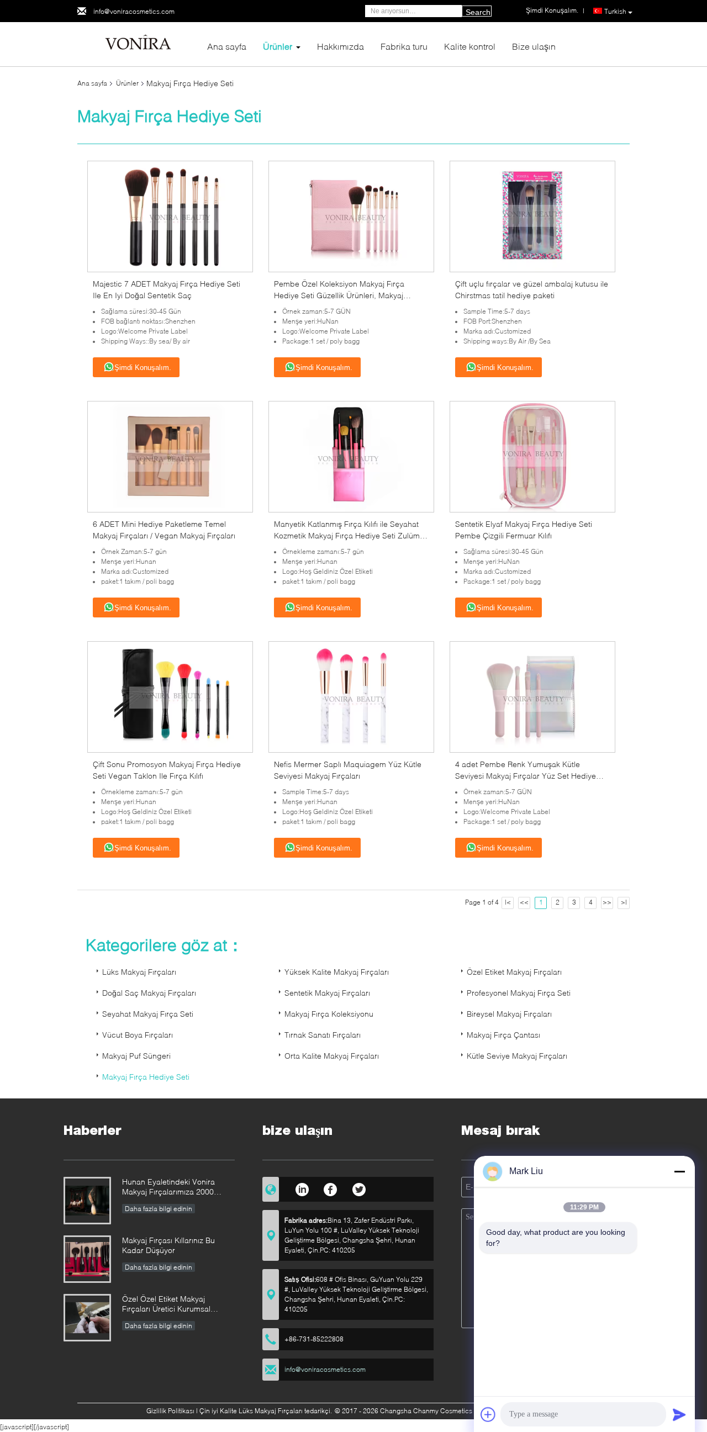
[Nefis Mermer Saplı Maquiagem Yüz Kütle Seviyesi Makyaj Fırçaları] (351, 696)
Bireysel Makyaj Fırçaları (509, 1013)
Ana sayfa (226, 46)
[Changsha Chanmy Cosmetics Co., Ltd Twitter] (359, 1188)
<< (524, 902)
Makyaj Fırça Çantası (503, 1034)
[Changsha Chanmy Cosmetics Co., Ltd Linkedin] (302, 1188)
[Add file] (488, 1414)
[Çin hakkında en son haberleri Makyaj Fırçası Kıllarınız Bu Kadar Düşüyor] (87, 1259)
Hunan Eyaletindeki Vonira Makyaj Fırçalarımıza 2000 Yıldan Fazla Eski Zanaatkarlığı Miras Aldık (175, 1187)
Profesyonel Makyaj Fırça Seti (519, 992)
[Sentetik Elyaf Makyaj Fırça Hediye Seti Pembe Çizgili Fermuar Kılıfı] (532, 456)
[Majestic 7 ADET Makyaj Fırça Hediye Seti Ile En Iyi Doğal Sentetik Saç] (170, 216)
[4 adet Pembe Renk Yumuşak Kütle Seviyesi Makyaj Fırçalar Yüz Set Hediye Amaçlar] (532, 696)
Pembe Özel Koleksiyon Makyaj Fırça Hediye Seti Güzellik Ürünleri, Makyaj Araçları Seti (339, 295)
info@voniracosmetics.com (134, 11)
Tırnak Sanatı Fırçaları (322, 1034)
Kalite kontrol (469, 46)
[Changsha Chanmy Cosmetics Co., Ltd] (138, 43)
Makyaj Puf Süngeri (136, 1055)
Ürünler (277, 46)
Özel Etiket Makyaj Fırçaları (514, 971)
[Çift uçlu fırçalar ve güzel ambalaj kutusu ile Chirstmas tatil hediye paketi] (532, 216)
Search (478, 12)
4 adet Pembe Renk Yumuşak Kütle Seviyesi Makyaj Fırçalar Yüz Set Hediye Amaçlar (525, 775)
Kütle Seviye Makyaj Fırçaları (517, 1055)
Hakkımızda (340, 46)
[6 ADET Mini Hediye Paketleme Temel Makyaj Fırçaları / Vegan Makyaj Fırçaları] (170, 456)
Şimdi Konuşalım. (142, 367)
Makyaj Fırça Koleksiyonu (328, 1013)
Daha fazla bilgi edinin (158, 1208)
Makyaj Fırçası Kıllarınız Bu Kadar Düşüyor (168, 1245)
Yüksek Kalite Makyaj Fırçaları (336, 971)
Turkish (615, 11)
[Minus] (679, 1171)
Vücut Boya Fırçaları (137, 1034)
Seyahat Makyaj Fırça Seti (147, 1013)
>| (624, 902)
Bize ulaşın (534, 46)
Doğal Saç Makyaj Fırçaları (149, 992)
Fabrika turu (404, 46)
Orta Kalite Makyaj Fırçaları (331, 1055)
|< (508, 902)
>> (607, 902)
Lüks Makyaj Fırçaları (139, 971)
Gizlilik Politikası (170, 1411)
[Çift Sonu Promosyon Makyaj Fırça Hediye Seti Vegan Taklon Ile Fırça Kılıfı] (170, 696)
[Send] (679, 1414)
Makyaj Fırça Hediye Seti (145, 1076)
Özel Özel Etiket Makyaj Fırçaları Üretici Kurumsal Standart (166, 1304)
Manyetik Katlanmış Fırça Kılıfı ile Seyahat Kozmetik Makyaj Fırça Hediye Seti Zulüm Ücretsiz (347, 535)
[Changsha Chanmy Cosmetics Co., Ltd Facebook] (330, 1188)
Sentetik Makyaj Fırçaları (327, 992)
